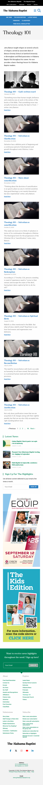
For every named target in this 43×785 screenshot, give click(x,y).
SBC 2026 (9, 17)
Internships (6, 702)
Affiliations (6, 695)
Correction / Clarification (10, 731)
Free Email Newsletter (21, 24)
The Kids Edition (20, 17)
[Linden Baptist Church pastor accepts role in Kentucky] (6, 443)
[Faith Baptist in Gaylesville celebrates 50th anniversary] (6, 465)
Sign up (34, 487)
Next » (32, 429)
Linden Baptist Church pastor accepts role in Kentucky (24, 442)
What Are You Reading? (10, 726)
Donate (5, 685)
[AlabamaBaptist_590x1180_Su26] (21, 530)
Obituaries (26, 692)
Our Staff (5, 690)
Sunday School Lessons (30, 683)
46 (28, 429)
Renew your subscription (30, 719)
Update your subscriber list (30, 731)
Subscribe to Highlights (29, 733)
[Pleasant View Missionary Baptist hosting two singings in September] (6, 454)
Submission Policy (8, 733)
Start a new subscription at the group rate (30, 728)
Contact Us (6, 683)
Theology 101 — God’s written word (20, 92)
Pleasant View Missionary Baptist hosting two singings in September (26, 453)
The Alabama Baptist (14, 1)
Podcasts (25, 690)
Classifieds (26, 20)
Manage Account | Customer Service (31, 736)
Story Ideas (6, 716)
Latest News (32, 17)
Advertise (5, 699)
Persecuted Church (28, 697)
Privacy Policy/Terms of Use (17, 772)
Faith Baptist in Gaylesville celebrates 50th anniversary (24, 464)
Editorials (25, 685)
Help (28, 772)
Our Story (5, 687)
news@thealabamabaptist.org (21, 777)
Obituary (5, 728)
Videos (25, 699)
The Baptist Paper (29, 1)
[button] (39, 11)
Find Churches (7, 704)
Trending (16, 20)
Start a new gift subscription (31, 721)
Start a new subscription (30, 716)
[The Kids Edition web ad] (21, 605)
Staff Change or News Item (10, 719)
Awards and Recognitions (10, 692)
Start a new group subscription (28, 724)
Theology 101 (27, 695)
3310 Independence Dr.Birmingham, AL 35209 (21, 765)
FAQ (33, 772)
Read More (7, 110)
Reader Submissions (9, 723)
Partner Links (6, 697)
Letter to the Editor (8, 721)
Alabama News (27, 687)
